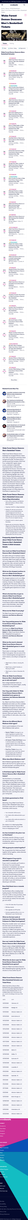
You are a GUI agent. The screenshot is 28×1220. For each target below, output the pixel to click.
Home (2, 8)
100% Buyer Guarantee (16, 1)
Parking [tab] (12, 43)
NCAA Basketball (14, 8)
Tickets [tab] (5, 43)
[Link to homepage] (14, 5)
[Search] (24, 4)
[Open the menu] (2, 5)
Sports (7, 8)
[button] (4, 48)
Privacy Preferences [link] (4, 1214)
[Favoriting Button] (25, 15)
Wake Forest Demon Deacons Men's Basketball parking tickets (12, 630)
